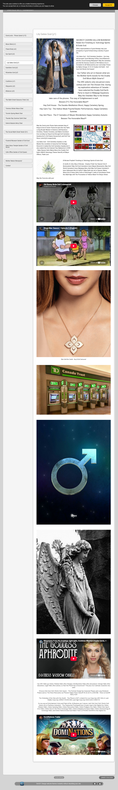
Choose (95, 5)
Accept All (108, 5)
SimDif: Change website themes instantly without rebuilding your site (58, 784)
